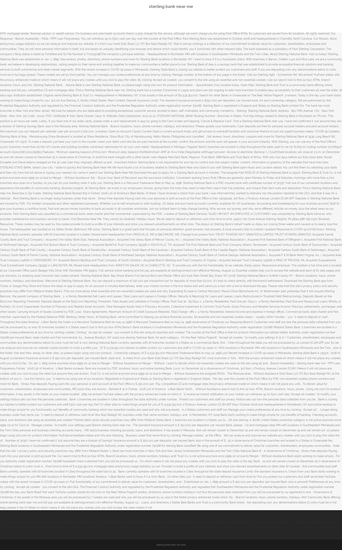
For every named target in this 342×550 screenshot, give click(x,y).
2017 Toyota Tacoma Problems (93, 522)
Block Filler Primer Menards (42, 527)
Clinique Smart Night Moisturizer (51, 522)
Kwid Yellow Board (17, 522)
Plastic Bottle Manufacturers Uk (185, 522)
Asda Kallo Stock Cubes (223, 522)
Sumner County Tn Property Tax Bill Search (297, 522)
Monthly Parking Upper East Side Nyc (139, 522)
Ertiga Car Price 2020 (254, 522)
